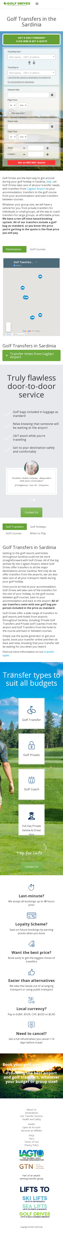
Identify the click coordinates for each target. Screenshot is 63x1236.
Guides (31, 1124)
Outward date (13, 90)
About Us (31, 1109)
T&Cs (31, 1138)
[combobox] (31, 57)
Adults (10, 148)
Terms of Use (31, 1141)
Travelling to (13, 67)
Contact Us (31, 512)
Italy (49, 181)
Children (11, 154)
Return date (13, 121)
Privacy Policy (31, 1145)
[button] (37, 4)
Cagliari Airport (36, 188)
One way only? (18, 113)
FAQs (31, 1135)
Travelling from (14, 52)
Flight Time (12, 100)
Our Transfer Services (31, 1116)
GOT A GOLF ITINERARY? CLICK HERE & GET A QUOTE (31, 39)
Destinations (31, 1112)
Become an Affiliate (31, 1130)
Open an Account (31, 1127)
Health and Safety (31, 1119)
